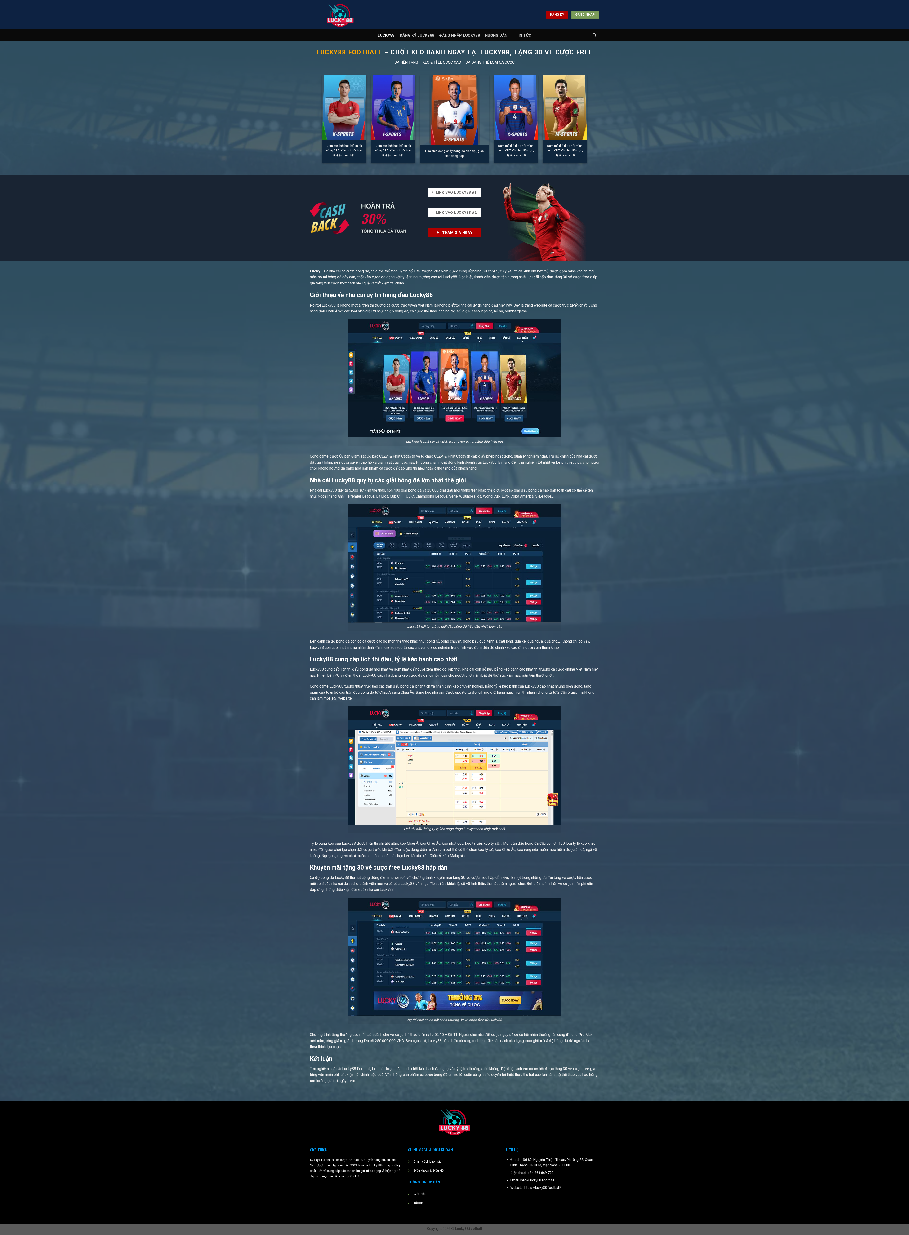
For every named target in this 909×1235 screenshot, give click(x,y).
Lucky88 (386, 35)
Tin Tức (523, 35)
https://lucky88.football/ (542, 1188)
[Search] (595, 35)
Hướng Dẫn (496, 35)
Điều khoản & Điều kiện (429, 1170)
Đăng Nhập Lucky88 (459, 35)
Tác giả (418, 1202)
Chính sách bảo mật (427, 1161)
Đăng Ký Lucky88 (417, 35)
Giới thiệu (420, 1193)
